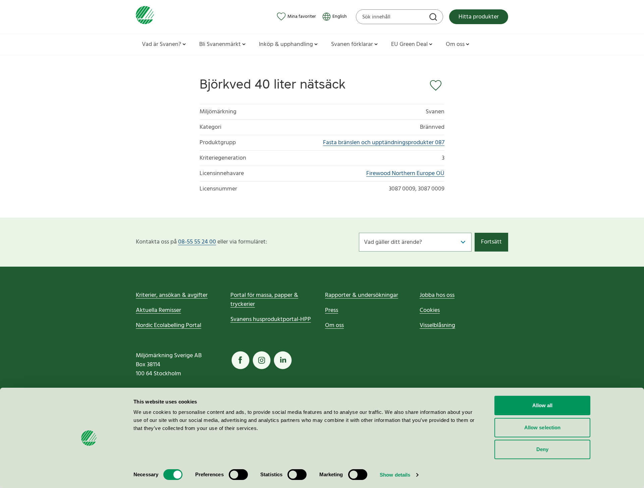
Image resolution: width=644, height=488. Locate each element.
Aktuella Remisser (158, 310)
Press (331, 310)
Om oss (334, 325)
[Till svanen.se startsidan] (145, 16)
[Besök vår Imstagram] (262, 360)
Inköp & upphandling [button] (286, 44)
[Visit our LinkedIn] (283, 360)
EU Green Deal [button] (409, 44)
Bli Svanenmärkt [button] (220, 44)
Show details (395, 475)
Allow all (542, 405)
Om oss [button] (455, 44)
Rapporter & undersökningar (361, 295)
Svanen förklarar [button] (352, 44)
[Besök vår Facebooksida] (240, 360)
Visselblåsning (437, 325)
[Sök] (434, 18)
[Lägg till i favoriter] (437, 85)
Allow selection (542, 427)
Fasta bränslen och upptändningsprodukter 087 (383, 143)
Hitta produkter (479, 17)
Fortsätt (491, 242)
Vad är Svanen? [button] (161, 44)
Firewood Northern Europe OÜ (405, 173)
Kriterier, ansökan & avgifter (172, 295)
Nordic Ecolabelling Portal (168, 325)
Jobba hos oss (437, 295)
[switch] (238, 474)
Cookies (430, 310)
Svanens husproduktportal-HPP (270, 319)
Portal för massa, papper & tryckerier (264, 299)
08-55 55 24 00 (197, 242)
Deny (542, 449)
